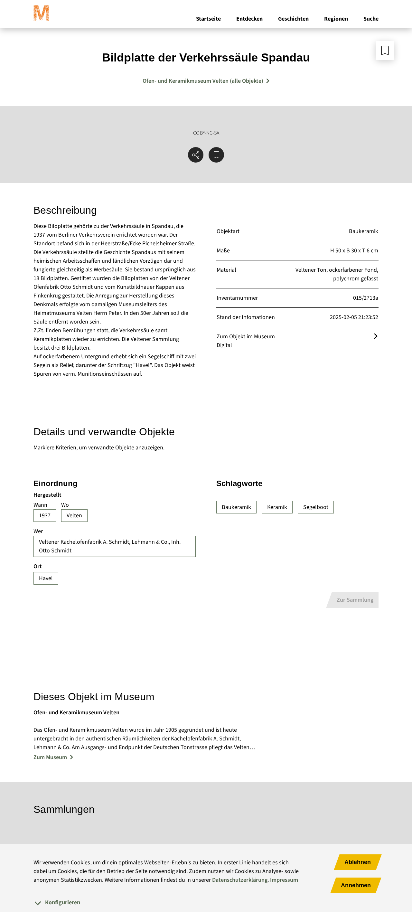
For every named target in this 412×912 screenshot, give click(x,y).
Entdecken (249, 19)
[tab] (206, 902)
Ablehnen (357, 862)
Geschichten (293, 19)
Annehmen (356, 885)
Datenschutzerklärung (239, 880)
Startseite (208, 19)
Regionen (336, 19)
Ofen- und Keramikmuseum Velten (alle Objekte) (203, 81)
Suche (371, 19)
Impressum (284, 880)
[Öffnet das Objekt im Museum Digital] (375, 336)
